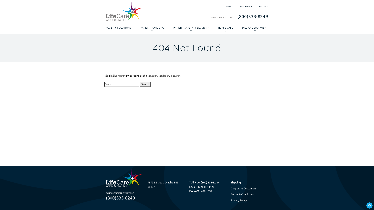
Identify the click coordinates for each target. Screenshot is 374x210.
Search (145, 84)
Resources (246, 6)
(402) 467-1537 (203, 191)
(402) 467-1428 (205, 186)
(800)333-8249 (252, 16)
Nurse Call (225, 27)
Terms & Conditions (242, 194)
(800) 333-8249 (210, 182)
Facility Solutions (118, 27)
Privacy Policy (239, 200)
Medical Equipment (255, 27)
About (230, 6)
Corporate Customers (243, 188)
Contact (263, 6)
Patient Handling (152, 27)
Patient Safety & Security (191, 27)
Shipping (236, 182)
